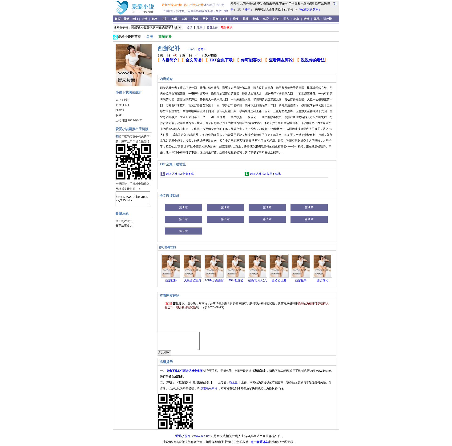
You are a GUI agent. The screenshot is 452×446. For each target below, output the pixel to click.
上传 (215, 27)
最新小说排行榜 (172, 5)
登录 (248, 9)
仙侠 (175, 18)
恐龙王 (202, 49)
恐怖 (235, 18)
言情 (144, 18)
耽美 (276, 18)
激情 (306, 18)
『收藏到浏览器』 (309, 9)
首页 (118, 18)
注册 (200, 27)
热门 (135, 18)
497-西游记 (236, 280)
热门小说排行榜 (194, 5)
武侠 (185, 18)
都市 (154, 18)
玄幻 (165, 18)
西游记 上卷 (279, 280)
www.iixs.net (202, 436)
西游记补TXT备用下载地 (265, 173)
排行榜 (327, 18)
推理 (246, 18)
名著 (296, 18)
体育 (266, 18)
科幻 (225, 18)
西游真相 (322, 280)
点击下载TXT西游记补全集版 (184, 370)
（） (168, 55)
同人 (286, 18)
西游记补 (165, 36)
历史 (205, 18)
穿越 (195, 18)
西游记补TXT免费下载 (180, 173)
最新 (127, 18)
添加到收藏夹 (124, 221)
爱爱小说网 (182, 436)
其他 (316, 18)
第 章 (183, 207)
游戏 (256, 18)
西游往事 (301, 280)
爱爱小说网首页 (130, 36)
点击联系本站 (209, 388)
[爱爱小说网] (138, 14)
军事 (215, 18)
